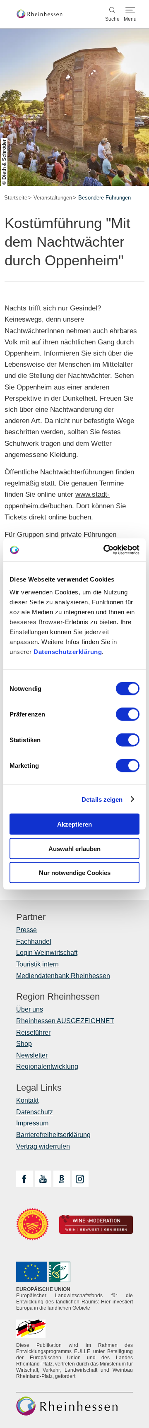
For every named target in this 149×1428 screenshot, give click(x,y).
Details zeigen (102, 799)
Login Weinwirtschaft (46, 952)
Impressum (32, 1123)
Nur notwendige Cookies (75, 872)
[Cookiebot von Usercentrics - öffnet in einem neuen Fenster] (105, 550)
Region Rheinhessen (58, 997)
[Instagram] (80, 1179)
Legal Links (39, 1088)
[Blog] (61, 1179)
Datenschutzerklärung (68, 651)
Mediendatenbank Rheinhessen (63, 975)
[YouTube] (43, 1179)
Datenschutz (34, 1111)
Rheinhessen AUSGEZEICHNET (65, 1020)
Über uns (29, 1009)
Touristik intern (37, 964)
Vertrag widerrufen (43, 1146)
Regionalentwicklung (47, 1066)
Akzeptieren (74, 824)
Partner (31, 917)
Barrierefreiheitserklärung (53, 1134)
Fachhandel (33, 941)
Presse (26, 929)
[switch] (127, 714)
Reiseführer (33, 1032)
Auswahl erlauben (74, 848)
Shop (24, 1043)
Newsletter (32, 1055)
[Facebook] (24, 1179)
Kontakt (27, 1100)
